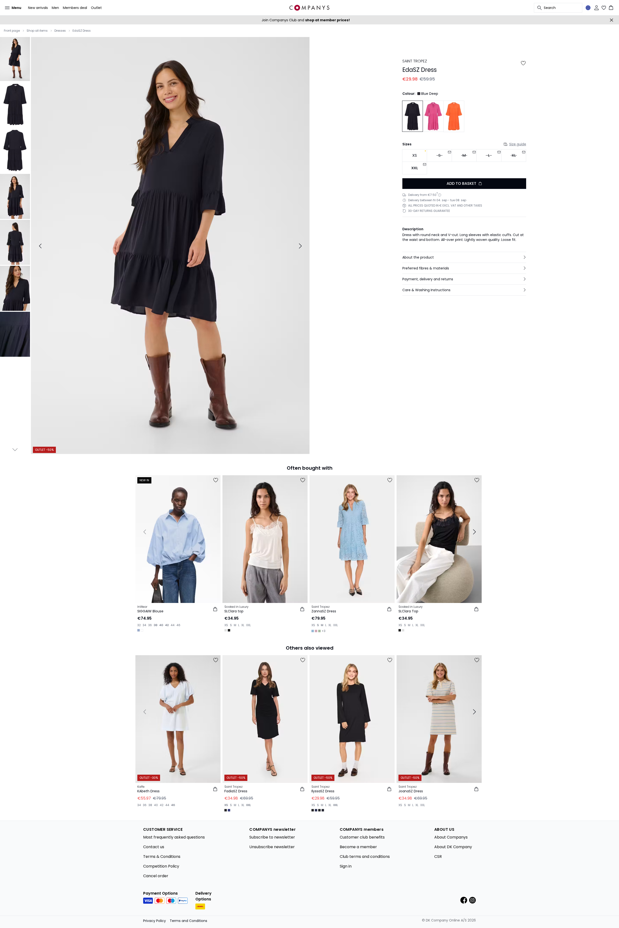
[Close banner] (611, 20)
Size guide (517, 144)
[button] (464, 257)
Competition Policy (161, 866)
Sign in (346, 866)
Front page (12, 31)
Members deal (75, 7)
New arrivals (38, 7)
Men (55, 7)
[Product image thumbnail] (15, 58)
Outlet (96, 7)
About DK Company (453, 847)
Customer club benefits (362, 837)
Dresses (60, 31)
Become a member (358, 847)
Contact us (153, 847)
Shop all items (37, 31)
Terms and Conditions (188, 920)
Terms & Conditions (161, 856)
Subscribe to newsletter (272, 837)
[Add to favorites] (523, 63)
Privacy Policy (154, 920)
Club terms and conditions (365, 856)
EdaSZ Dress (82, 31)
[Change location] (588, 8)
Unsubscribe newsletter (272, 847)
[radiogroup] (464, 161)
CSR (438, 856)
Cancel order (155, 876)
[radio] (414, 155)
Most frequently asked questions (174, 837)
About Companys (451, 837)
